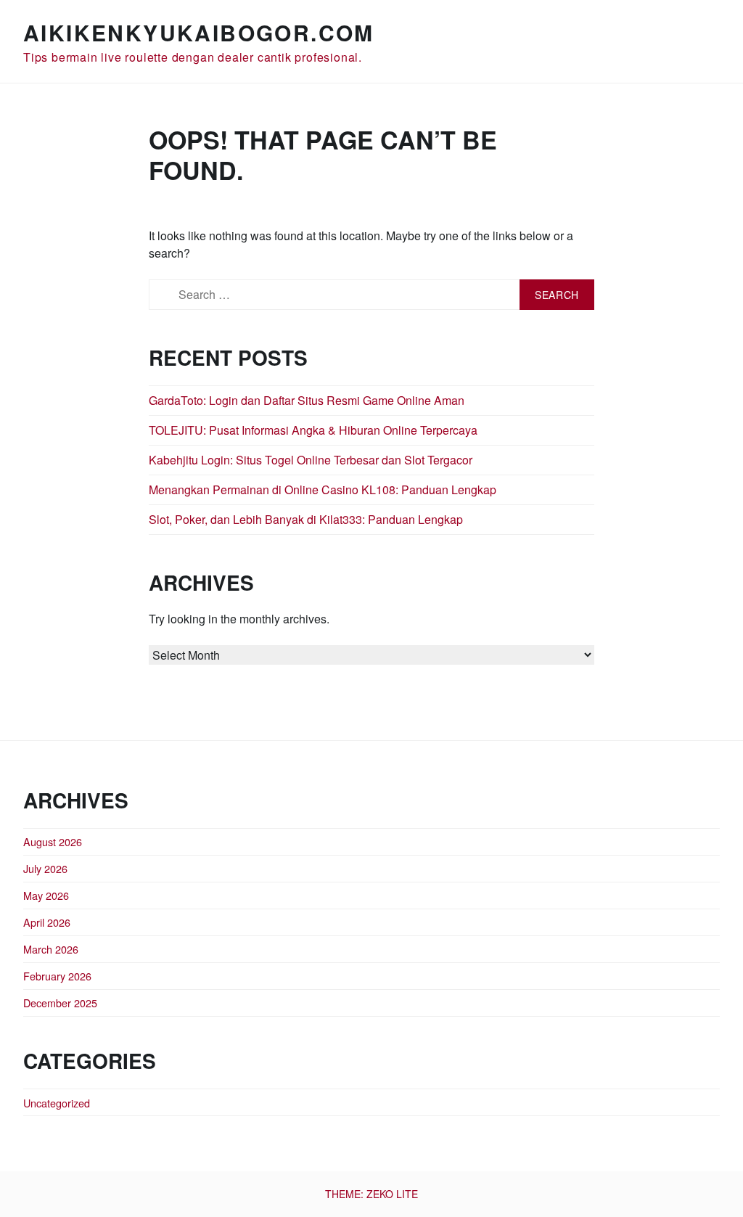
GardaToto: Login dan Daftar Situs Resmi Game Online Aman (306, 400)
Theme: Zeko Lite (371, 1194)
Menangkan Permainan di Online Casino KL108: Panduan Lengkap (322, 489)
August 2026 (52, 841)
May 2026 (46, 895)
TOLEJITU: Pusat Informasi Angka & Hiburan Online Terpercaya (313, 430)
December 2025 (60, 1002)
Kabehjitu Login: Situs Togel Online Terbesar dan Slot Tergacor (310, 459)
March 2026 (50, 948)
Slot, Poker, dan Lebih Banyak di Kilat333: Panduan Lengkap (306, 519)
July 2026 (45, 868)
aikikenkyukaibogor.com (198, 32)
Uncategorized (56, 1102)
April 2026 (46, 922)
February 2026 (57, 975)
